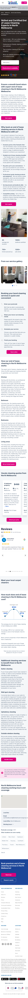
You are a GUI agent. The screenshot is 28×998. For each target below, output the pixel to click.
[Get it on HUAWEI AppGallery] (21, 979)
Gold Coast (17, 948)
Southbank (20, 840)
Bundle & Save (8, 759)
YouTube (11, 944)
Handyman (17, 900)
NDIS (2, 918)
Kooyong (13, 840)
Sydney (17, 931)
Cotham (4, 837)
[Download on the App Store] (5, 979)
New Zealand (20, 988)
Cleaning (17, 891)
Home (2, 891)
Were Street (11, 837)
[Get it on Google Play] (13, 979)
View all (3, 852)
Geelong (17, 945)
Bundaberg (17, 939)
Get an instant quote (9, 464)
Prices (2, 900)
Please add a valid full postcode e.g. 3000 (10, 58)
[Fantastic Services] (13, 2)
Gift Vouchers (4, 939)
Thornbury (5, 844)
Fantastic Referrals (5, 902)
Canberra (17, 942)
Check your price (14, 520)
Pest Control (18, 897)
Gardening (17, 894)
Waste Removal (18, 902)
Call (25, 2)
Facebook (3, 944)
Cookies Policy (4, 913)
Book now (8, 875)
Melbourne (17, 929)
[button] (3, 555)
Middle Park (5, 840)
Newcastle (17, 950)
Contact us (3, 916)
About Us (3, 894)
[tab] (12, 285)
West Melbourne (20, 844)
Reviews (3, 897)
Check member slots (23, 7)
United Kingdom (13, 988)
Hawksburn (20, 837)
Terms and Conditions (6, 905)
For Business (4, 937)
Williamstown (5, 848)
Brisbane (17, 937)
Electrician (17, 905)
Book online (14, 352)
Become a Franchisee (6, 931)
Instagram (5, 944)
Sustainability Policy (5, 908)
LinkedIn (8, 944)
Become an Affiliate (5, 934)
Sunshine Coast (18, 956)
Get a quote (8, 118)
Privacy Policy (4, 910)
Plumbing (17, 908)
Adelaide (17, 934)
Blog (2, 921)
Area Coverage (4, 929)
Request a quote (8, 880)
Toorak (12, 844)
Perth (16, 953)
